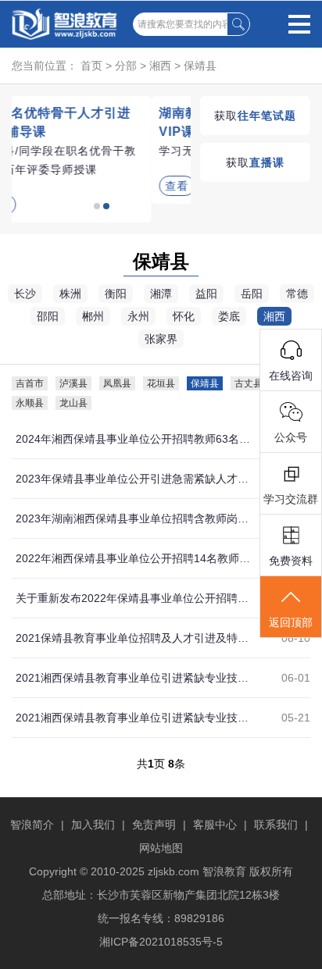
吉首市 (30, 383)
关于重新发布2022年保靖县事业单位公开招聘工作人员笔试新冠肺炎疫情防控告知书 (134, 598)
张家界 (161, 339)
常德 (297, 293)
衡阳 (116, 293)
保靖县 (200, 65)
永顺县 (30, 402)
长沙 (25, 293)
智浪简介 (32, 824)
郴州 (93, 316)
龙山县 (73, 402)
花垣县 (161, 383)
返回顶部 (291, 622)
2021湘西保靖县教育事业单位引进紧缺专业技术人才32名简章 (134, 717)
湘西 (160, 65)
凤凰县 (117, 383)
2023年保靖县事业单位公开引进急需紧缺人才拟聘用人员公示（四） (134, 478)
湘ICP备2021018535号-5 (161, 941)
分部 (126, 65)
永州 (138, 316)
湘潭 (161, 293)
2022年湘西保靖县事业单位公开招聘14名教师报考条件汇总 (134, 558)
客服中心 (215, 824)
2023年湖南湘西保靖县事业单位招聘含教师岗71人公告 (134, 518)
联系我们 (276, 824)
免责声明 (154, 824)
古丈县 (248, 383)
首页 (91, 65)
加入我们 (93, 824)
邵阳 (48, 316)
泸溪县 (73, 383)
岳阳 (252, 293)
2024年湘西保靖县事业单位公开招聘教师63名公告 (134, 439)
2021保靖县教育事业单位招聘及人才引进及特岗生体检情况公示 (134, 638)
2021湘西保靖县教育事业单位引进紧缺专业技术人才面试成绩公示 (134, 678)
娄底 (229, 316)
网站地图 (161, 848)
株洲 (70, 293)
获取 (255, 115)
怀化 (184, 316)
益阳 (206, 293)
